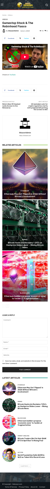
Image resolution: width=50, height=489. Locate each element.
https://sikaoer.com (25, 135)
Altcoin (20, 452)
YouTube (12, 75)
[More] (34, 38)
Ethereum (25, 191)
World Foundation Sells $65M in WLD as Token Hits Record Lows (31, 456)
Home (4, 15)
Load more (24, 466)
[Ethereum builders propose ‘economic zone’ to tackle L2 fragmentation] (25, 276)
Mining (24, 239)
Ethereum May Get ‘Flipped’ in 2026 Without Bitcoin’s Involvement (25, 195)
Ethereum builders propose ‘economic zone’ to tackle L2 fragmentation (25, 297)
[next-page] (7, 306)
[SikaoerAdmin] (4, 30)
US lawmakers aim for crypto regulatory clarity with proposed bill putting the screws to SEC (37, 106)
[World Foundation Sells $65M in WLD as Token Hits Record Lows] (9, 455)
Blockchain (25, 293)
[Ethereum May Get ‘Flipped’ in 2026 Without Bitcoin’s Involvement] (25, 174)
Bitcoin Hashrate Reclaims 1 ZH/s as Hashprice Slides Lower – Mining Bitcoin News (25, 245)
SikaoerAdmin (13, 31)
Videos (10, 15)
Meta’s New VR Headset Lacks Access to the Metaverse (11, 106)
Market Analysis (23, 435)
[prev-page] (3, 306)
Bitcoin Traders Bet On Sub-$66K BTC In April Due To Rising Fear (32, 439)
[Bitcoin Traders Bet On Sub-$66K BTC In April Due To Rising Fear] (9, 438)
